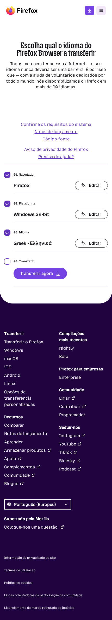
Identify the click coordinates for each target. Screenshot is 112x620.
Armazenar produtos (25, 450)
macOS (11, 358)
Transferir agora (36, 273)
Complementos (19, 466)
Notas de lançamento (56, 131)
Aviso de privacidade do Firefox (56, 149)
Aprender (13, 441)
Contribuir (69, 406)
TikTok (65, 452)
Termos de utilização (19, 570)
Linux (9, 383)
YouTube (67, 444)
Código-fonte (56, 139)
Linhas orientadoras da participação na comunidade (43, 595)
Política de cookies (18, 583)
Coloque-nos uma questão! (31, 527)
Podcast (67, 469)
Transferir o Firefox (23, 341)
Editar (95, 185)
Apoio (10, 458)
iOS (7, 366)
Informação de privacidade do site (30, 558)
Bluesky (67, 460)
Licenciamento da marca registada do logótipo (39, 608)
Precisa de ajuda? (56, 156)
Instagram (69, 435)
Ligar (64, 398)
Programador (72, 414)
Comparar (14, 425)
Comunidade (17, 475)
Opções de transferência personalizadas (19, 398)
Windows (13, 350)
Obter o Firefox (89, 10)
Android (12, 375)
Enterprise (70, 377)
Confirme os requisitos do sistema (56, 124)
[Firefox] (22, 10)
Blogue (11, 483)
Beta (63, 356)
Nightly (66, 348)
